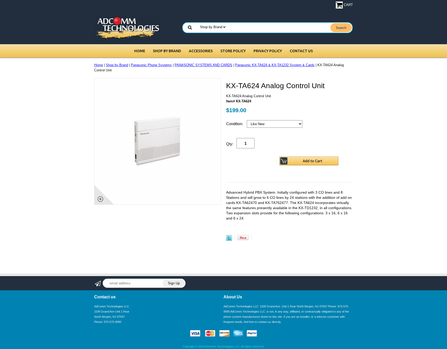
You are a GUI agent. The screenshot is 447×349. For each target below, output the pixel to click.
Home (139, 51)
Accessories (201, 51)
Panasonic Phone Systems (151, 65)
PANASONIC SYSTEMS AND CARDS (203, 65)
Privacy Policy (268, 51)
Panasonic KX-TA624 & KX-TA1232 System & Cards (275, 65)
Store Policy (233, 51)
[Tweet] (229, 240)
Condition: (235, 124)
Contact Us (301, 51)
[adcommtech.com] (127, 27)
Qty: (229, 144)
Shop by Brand (167, 51)
